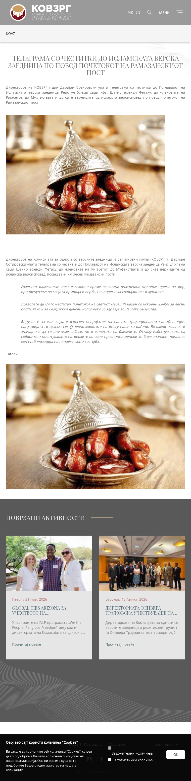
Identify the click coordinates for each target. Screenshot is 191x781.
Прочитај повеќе (26, 644)
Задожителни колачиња (132, 753)
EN (138, 12)
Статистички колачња (134, 760)
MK (130, 12)
